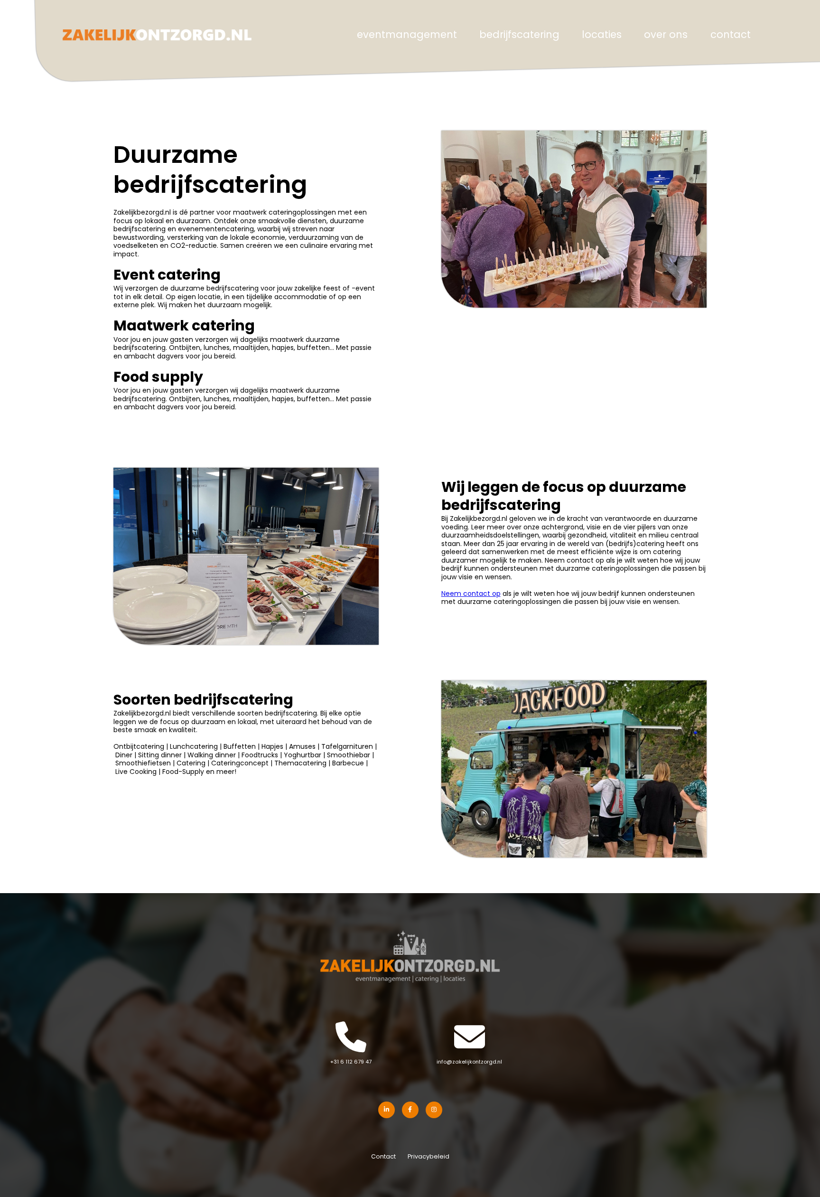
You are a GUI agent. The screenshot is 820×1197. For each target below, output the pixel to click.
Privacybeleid (428, 1157)
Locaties (602, 35)
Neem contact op (471, 594)
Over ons (666, 35)
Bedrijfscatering (519, 35)
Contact (730, 35)
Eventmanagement (407, 35)
